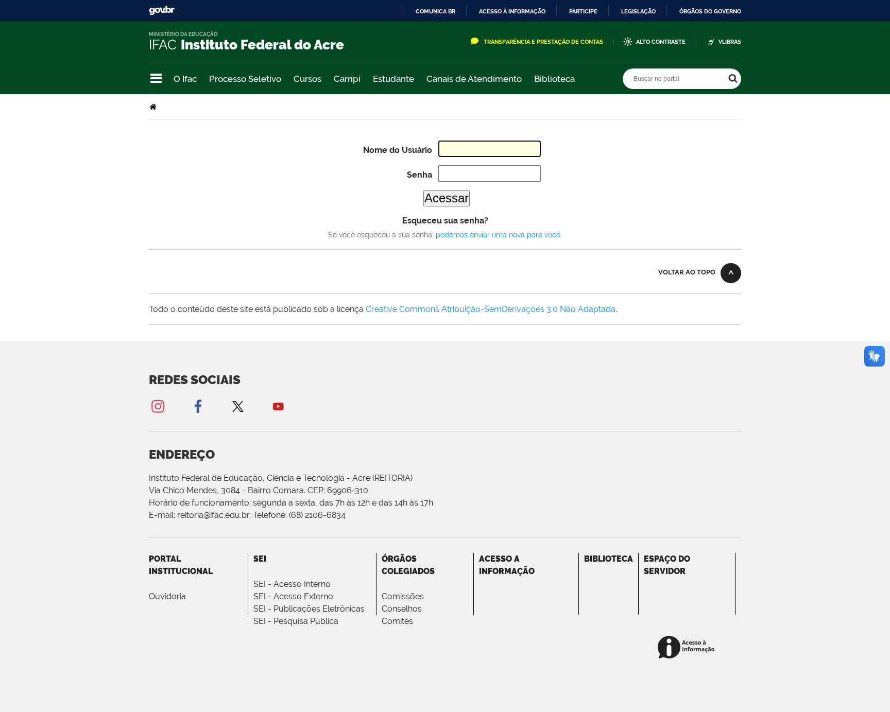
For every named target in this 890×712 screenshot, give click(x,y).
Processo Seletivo (245, 79)
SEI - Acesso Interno (292, 584)
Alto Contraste (661, 42)
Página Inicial (154, 107)
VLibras (729, 42)
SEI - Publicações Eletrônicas (309, 609)
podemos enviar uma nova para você (498, 235)
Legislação (638, 11)
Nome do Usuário (397, 150)
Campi (347, 79)
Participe (583, 11)
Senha (419, 175)
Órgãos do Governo (710, 11)
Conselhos (402, 609)
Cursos (307, 79)
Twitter (238, 405)
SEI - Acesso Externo (293, 596)
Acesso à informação (512, 11)
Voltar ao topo (686, 272)
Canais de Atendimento (474, 79)
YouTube (278, 405)
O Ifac (185, 79)
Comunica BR (435, 11)
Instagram (157, 405)
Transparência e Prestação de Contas (543, 42)
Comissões (403, 596)
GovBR (162, 10)
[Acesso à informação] (688, 648)
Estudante (393, 79)
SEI (259, 559)
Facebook (198, 405)
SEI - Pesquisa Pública (295, 621)
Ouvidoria (167, 596)
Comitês (397, 621)
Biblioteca (554, 79)
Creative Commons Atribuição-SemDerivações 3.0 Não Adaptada (490, 309)
